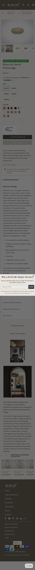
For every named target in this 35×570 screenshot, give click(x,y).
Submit (31, 287)
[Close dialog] (33, 275)
